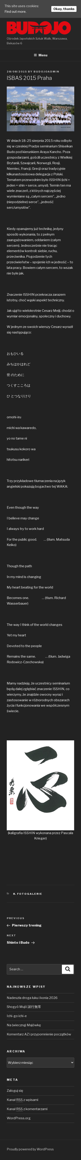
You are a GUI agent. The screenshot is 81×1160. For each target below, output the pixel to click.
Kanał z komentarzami (27, 1109)
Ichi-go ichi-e (17, 1016)
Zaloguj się (15, 1091)
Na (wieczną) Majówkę (24, 1025)
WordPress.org (19, 1118)
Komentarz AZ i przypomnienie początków (39, 1034)
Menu (42, 55)
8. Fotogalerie (28, 893)
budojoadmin (46, 71)
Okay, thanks (63, 9)
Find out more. (15, 12)
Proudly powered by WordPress (30, 1149)
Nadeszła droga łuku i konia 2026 (32, 998)
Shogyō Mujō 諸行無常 (24, 1007)
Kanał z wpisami (22, 1100)
